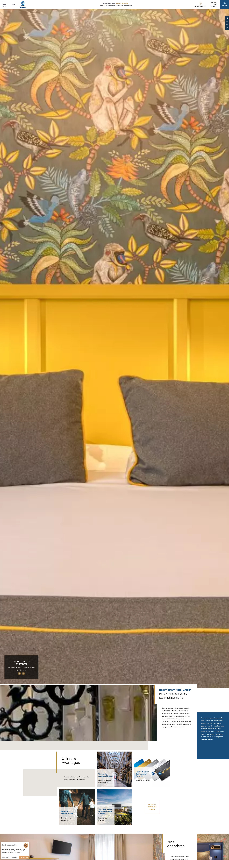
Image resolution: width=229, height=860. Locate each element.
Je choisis (14, 857)
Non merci (5, 857)
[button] (19, 673)
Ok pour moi (24, 857)
